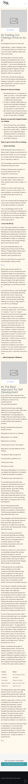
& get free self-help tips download (14, 764)
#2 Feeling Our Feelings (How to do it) (13, 37)
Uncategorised (10, 30)
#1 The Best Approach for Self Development (12, 389)
